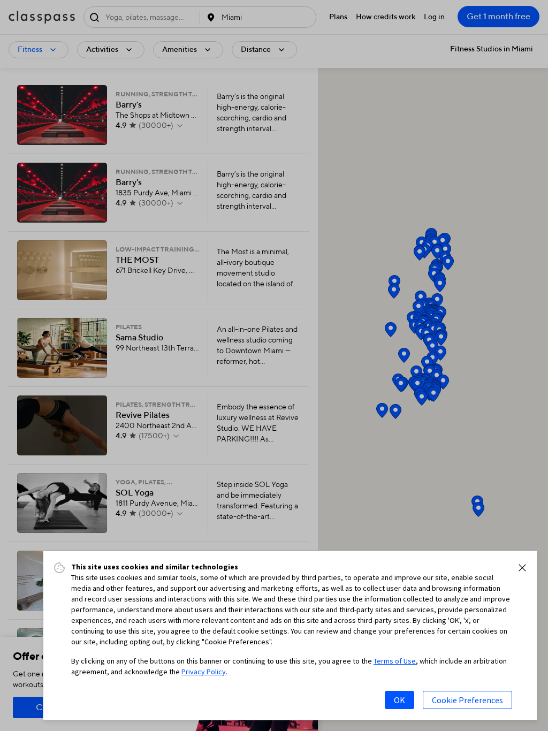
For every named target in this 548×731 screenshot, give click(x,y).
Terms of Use (395, 661)
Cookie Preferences (467, 700)
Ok (399, 700)
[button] (522, 568)
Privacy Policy (203, 671)
